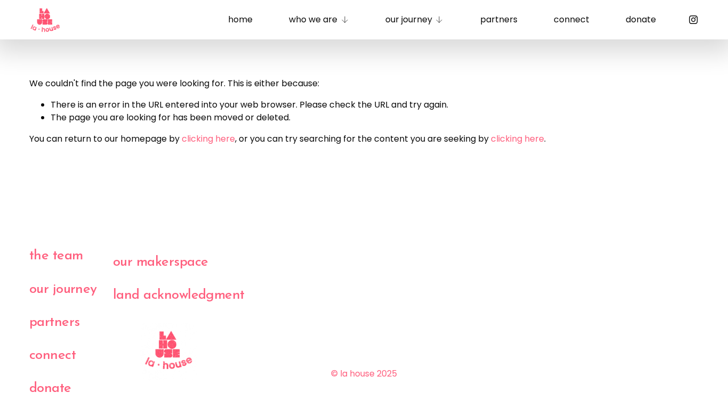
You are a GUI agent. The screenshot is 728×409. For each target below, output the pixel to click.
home (240, 19)
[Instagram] (693, 19)
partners (498, 19)
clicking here (208, 139)
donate (641, 19)
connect (571, 19)
